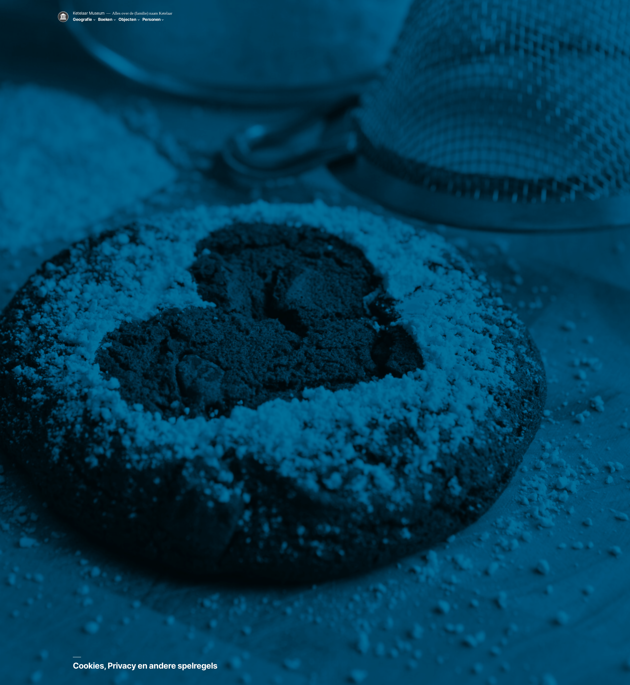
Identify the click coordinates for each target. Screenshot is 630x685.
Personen (151, 19)
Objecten (127, 19)
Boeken (105, 19)
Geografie (82, 19)
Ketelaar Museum (89, 13)
